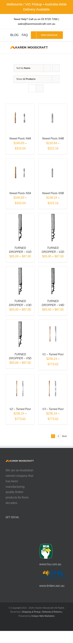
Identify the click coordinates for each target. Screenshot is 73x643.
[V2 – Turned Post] (20, 376)
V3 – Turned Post (52, 409)
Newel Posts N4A (20, 138)
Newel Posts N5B (53, 193)
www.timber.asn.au (51, 585)
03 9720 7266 (49, 19)
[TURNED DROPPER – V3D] (20, 269)
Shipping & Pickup (31, 612)
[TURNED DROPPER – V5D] (20, 322)
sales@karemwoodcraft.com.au (36, 23)
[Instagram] (12, 527)
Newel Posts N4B (53, 138)
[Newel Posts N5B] (53, 161)
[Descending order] (56, 68)
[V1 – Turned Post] (53, 322)
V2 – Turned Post (20, 409)
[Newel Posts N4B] (53, 106)
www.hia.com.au (50, 564)
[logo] (29, 47)
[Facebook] (7, 527)
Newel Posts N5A (20, 193)
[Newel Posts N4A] (20, 106)
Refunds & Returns (52, 612)
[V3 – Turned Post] (53, 376)
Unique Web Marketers (43, 616)
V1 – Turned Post (52, 354)
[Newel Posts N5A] (20, 161)
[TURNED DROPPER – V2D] (53, 215)
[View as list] (39, 88)
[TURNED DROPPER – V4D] (53, 269)
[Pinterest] (17, 527)
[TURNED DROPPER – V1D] (20, 215)
